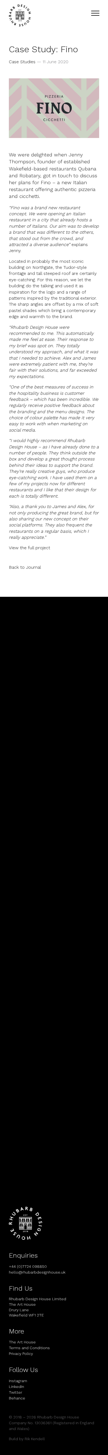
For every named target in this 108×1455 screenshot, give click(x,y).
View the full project (29, 547)
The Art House (22, 1342)
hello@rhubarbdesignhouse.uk (37, 1272)
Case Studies (22, 61)
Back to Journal (25, 567)
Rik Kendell (35, 1439)
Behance (17, 1398)
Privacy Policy (21, 1353)
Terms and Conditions (29, 1348)
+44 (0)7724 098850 (28, 1266)
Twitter (15, 1392)
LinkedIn (16, 1386)
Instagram (18, 1381)
